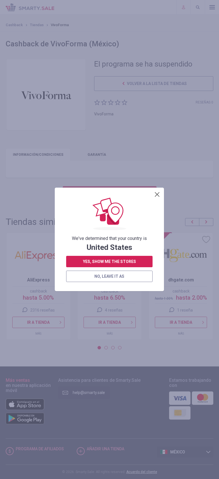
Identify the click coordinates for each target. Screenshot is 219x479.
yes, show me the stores (109, 261)
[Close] (157, 194)
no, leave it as (109, 276)
